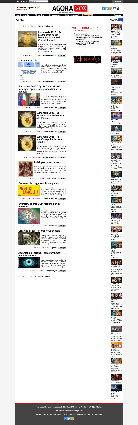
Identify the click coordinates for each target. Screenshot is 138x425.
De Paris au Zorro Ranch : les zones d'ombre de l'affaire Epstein (116, 236)
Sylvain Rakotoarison (50, 55)
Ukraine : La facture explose (116, 381)
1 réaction (44, 225)
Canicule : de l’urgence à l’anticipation (38, 183)
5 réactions (37, 55)
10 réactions (37, 131)
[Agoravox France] (21, 1)
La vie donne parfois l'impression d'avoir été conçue (115, 395)
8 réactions (45, 248)
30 (32, 26)
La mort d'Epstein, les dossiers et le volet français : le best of (116, 352)
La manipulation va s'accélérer (116, 132)
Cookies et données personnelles (74, 414)
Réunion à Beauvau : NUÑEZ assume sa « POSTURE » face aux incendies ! (116, 253)
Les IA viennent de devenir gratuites (116, 193)
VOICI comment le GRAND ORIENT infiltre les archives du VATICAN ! (116, 50)
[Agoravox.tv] (116, 21)
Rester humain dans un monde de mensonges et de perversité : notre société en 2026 (116, 270)
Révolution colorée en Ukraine (114, 64)
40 (35, 26)
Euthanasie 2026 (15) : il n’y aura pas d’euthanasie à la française (50, 115)
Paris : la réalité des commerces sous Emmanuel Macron (116, 180)
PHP (88, 407)
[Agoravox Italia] (24, 1)
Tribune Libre (39, 15)
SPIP (72, 407)
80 (49, 26)
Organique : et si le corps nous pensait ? (39, 230)
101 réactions (36, 199)
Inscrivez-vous (22, 10)
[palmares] (87, 64)
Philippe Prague (51, 271)
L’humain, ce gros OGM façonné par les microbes (39, 205)
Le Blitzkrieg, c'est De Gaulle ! (116, 76)
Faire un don (87, 15)
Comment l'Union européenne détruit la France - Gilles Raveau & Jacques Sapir (116, 304)
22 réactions (37, 81)
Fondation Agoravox (76, 410)
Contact (46, 414)
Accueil (18, 15)
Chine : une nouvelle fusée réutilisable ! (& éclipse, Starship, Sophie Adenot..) (116, 336)
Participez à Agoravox (26, 7)
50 (39, 26)
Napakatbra (53, 225)
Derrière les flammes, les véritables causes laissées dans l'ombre (116, 287)
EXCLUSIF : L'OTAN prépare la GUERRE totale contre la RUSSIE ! (116, 320)
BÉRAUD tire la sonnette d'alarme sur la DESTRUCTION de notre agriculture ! (116, 147)
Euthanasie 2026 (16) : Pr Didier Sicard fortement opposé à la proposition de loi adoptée (40, 89)
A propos (39, 414)
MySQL (92, 407)
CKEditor (98, 407)
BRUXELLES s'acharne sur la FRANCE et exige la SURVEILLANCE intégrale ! (116, 207)
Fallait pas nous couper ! (47, 162)
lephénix (54, 248)
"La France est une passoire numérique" (115, 222)
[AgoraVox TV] (114, 10)
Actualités (27, 15)
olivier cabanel (52, 178)
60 (42, 26)
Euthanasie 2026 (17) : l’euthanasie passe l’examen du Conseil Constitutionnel (50, 36)
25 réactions (41, 178)
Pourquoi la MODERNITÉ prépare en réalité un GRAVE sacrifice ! (116, 368)
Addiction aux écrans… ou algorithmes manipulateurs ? (39, 254)
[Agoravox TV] (26, 1)
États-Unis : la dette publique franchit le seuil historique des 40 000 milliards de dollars (116, 164)
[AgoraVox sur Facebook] (103, 10)
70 (46, 26)
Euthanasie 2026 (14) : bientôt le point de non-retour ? (49, 139)
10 (25, 26)
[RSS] (110, 10)
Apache (77, 407)
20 (28, 26)
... (52, 26)
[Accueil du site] (70, 13)
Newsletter (118, 15)
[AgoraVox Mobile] (118, 10)
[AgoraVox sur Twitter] (107, 10)
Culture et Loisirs (54, 15)
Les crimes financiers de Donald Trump (115, 121)
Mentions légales (55, 414)
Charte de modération (94, 414)
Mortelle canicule (27, 60)
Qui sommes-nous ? (72, 15)
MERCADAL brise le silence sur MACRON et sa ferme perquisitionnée (116, 107)
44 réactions (37, 157)
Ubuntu (83, 407)
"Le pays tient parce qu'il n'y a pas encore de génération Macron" (116, 34)
